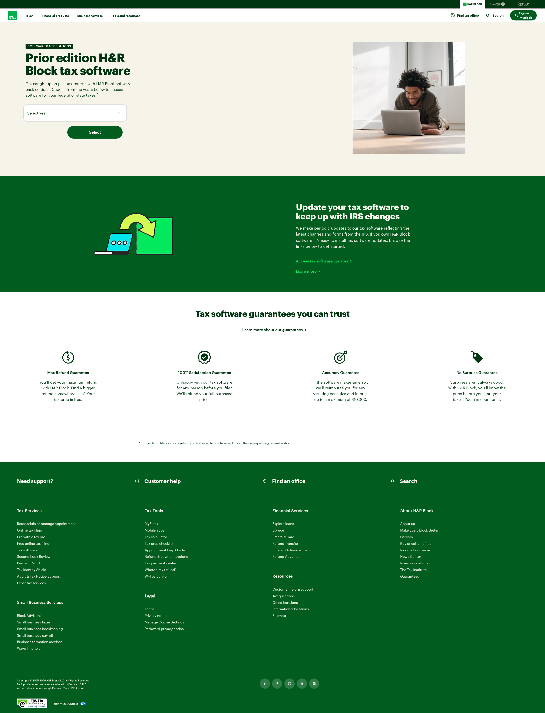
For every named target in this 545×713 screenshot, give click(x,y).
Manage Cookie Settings (164, 622)
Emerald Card (283, 537)
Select (95, 132)
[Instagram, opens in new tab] (289, 683)
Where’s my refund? (161, 570)
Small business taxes (33, 622)
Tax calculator (156, 537)
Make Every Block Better (419, 530)
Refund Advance (285, 556)
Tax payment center (160, 563)
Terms (150, 609)
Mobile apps (154, 530)
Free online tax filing (33, 543)
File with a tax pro (31, 537)
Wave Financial (29, 648)
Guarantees (409, 576)
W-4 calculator (156, 576)
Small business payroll (35, 635)
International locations (290, 609)
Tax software (27, 550)
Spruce (278, 530)
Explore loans (283, 524)
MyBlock (151, 524)
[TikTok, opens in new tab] (265, 683)
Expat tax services (31, 583)
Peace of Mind (28, 563)
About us (407, 524)
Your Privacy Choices (66, 703)
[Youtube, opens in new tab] (302, 683)
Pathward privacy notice (164, 629)
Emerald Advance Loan (291, 550)
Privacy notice (156, 615)
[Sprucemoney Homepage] (523, 4)
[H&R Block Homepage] (472, 4)
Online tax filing (29, 530)
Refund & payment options (166, 556)
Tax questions (283, 596)
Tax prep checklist (159, 543)
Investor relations (414, 563)
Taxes (29, 15)
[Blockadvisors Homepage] (498, 4)
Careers (406, 537)
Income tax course (415, 550)
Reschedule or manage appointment (46, 524)
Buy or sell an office (415, 543)
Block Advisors (29, 615)
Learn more (306, 271)
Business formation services (39, 642)
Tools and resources (125, 15)
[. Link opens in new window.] (32, 704)
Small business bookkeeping (40, 629)
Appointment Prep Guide (165, 550)
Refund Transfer (285, 543)
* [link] (98, 94)
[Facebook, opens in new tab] (277, 683)
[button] (523, 15)
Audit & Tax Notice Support (39, 576)
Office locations (285, 602)
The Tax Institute (413, 570)
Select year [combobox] (37, 113)
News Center (410, 556)
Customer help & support (292, 589)
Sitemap (279, 615)
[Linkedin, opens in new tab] (314, 683)
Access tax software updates (322, 261)
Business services (90, 15)
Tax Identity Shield (31, 570)
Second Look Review (33, 556)
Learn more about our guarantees (272, 329)
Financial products (55, 15)
